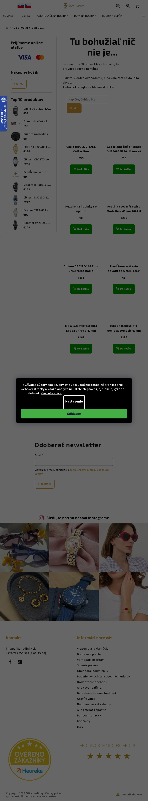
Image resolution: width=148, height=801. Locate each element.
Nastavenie (74, 401)
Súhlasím (74, 413)
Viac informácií (51, 393)
